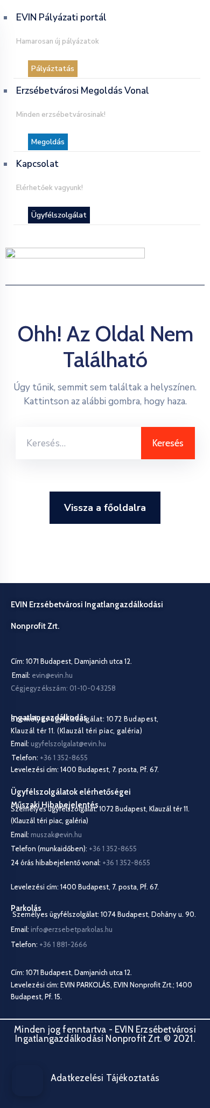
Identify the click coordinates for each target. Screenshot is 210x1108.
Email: (42, 675)
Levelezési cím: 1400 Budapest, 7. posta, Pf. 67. (85, 769)
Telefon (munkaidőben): (74, 848)
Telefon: (49, 944)
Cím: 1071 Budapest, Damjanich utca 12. (71, 661)
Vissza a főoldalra (105, 507)
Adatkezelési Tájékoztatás (105, 1077)
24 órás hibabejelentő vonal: (80, 862)
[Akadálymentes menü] (27, 1080)
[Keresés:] (78, 443)
